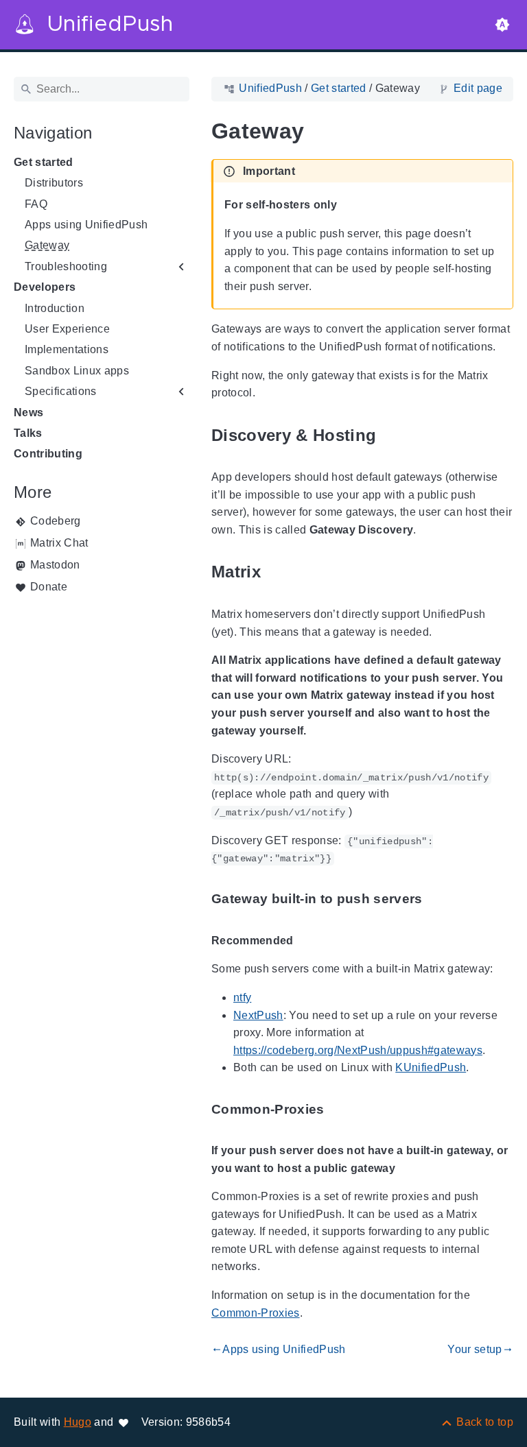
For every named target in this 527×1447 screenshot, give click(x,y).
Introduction (54, 308)
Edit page (478, 88)
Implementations (66, 349)
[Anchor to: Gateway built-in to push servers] (438, 899)
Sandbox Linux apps (77, 370)
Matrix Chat (59, 543)
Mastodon (55, 565)
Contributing (48, 453)
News (28, 412)
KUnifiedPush (430, 1067)
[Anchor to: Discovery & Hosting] (392, 435)
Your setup (480, 1349)
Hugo (77, 1422)
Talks (28, 433)
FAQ (36, 204)
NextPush (258, 1015)
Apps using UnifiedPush (86, 224)
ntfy (242, 997)
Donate (48, 587)
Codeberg (55, 521)
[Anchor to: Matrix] (276, 572)
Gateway (47, 245)
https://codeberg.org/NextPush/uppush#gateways (357, 1050)
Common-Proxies (255, 1313)
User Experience (67, 329)
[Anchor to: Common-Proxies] (340, 1109)
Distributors (54, 183)
